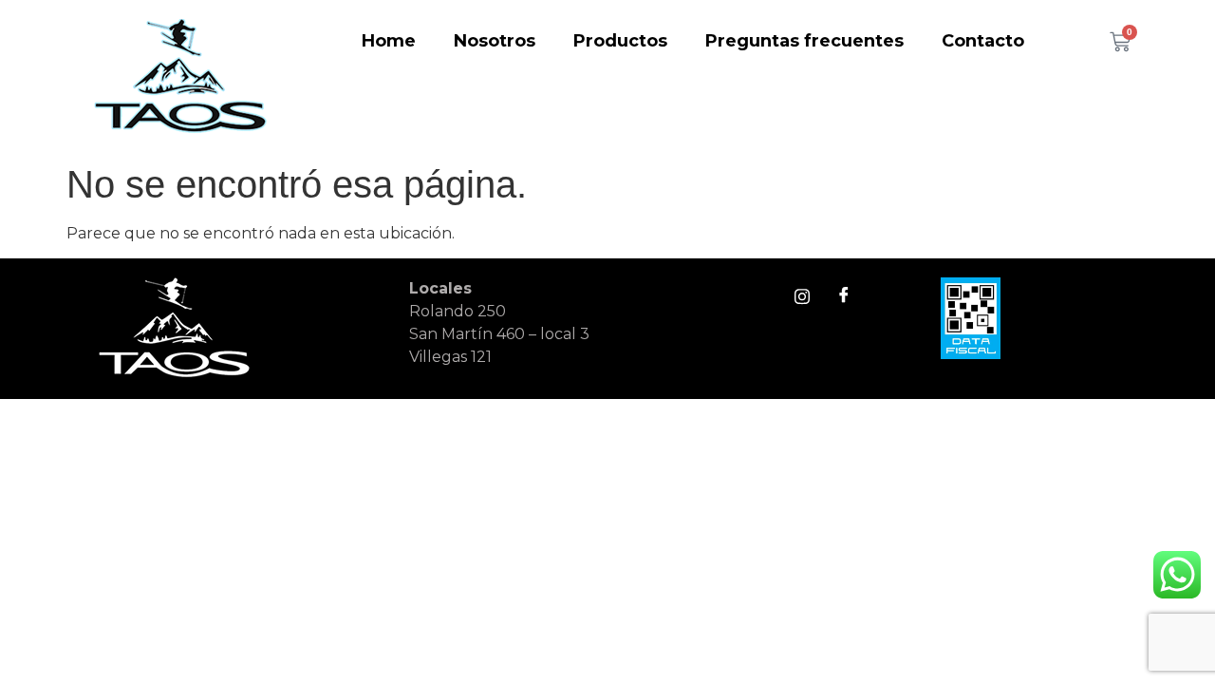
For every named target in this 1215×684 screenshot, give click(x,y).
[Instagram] (802, 296)
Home (389, 40)
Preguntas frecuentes (804, 40)
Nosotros (494, 40)
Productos (620, 40)
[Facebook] (844, 296)
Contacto (983, 40)
